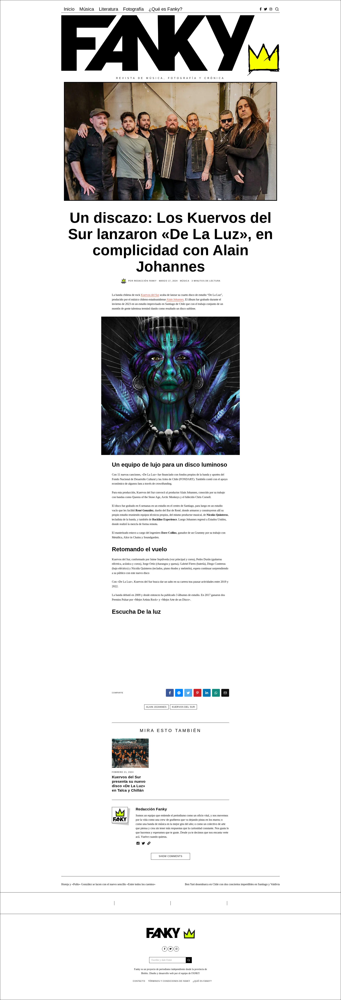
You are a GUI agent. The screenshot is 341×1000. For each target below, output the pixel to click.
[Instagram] (271, 9)
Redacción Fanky (151, 809)
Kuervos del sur (183, 707)
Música (86, 9)
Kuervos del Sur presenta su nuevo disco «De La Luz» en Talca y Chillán (128, 783)
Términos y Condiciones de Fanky (169, 981)
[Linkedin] (207, 693)
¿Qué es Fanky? (165, 9)
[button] (189, 960)
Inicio (69, 9)
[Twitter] (265, 9)
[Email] (225, 693)
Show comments (170, 856)
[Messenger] (179, 693)
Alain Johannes (175, 299)
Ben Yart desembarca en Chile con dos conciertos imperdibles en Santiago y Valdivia (232, 884)
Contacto (139, 981)
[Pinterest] (197, 693)
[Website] (148, 843)
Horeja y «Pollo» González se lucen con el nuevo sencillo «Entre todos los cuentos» (108, 884)
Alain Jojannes (156, 707)
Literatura (108, 9)
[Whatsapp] (216, 693)
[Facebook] (260, 9)
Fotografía (133, 9)
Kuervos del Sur (150, 294)
